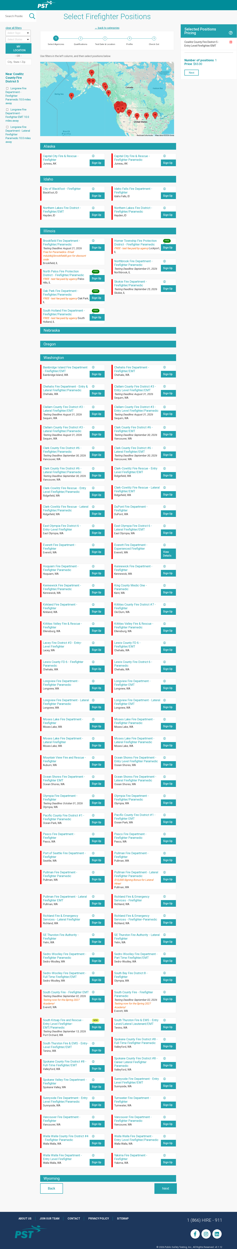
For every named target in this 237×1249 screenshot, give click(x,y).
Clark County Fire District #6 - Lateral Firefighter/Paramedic (62, 470)
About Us (25, 1218)
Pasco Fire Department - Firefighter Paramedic (130, 836)
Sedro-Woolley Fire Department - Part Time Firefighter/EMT (136, 955)
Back (51, 1188)
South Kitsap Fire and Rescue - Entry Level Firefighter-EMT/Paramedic (63, 1023)
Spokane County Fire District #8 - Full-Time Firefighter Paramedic (136, 1041)
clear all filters (14, 27)
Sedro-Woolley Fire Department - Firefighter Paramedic (64, 955)
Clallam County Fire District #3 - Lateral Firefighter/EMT (64, 408)
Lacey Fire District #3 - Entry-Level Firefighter (62, 644)
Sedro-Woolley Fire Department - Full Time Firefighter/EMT (64, 975)
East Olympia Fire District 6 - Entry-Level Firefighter (62, 527)
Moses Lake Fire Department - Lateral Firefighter (63, 740)
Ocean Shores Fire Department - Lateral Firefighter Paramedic (135, 778)
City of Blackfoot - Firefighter (62, 189)
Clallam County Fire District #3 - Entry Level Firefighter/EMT (135, 388)
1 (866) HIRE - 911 (204, 1220)
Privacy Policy (98, 1218)
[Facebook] (195, 1234)
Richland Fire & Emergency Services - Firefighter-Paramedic (135, 917)
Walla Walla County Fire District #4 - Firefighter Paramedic (65, 1138)
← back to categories (107, 27)
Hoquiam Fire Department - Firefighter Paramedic (61, 568)
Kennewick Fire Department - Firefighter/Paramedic (62, 587)
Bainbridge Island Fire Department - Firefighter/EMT (65, 369)
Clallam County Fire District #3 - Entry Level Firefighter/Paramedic (136, 408)
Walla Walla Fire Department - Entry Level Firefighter (62, 1157)
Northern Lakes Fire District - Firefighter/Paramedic (133, 209)
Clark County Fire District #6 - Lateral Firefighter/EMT (133, 449)
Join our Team (49, 1218)
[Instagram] (206, 1234)
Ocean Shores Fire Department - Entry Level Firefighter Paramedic (136, 759)
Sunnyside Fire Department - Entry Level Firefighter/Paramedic (65, 1099)
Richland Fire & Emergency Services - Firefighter (131, 898)
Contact (74, 1218)
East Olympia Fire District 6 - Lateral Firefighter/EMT (133, 527)
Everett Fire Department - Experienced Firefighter (130, 546)
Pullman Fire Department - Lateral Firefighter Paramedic (136, 874)
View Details (167, 553)
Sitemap (123, 1218)
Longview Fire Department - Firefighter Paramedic (61, 683)
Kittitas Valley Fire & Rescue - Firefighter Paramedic (133, 625)
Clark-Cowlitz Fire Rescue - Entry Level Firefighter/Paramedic (64, 490)
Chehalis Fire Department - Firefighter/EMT (131, 369)
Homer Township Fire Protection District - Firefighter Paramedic (135, 242)
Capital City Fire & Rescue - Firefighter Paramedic (132, 158)
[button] (18, 33)
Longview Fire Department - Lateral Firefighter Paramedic (66, 702)
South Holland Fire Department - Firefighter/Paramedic (64, 312)
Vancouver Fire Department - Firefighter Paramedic (133, 1119)
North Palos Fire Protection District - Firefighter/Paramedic (63, 273)
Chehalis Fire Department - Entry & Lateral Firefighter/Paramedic (65, 388)
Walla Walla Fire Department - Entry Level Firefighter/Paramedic (136, 1138)
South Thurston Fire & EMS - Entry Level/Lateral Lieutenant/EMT (136, 1022)
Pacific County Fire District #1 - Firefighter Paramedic (63, 817)
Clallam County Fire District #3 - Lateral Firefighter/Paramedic (64, 429)
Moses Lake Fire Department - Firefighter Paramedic (134, 721)
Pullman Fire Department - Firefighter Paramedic (60, 874)
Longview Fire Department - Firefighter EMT (132, 683)
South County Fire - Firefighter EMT (66, 992)
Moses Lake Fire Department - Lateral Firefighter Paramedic (134, 740)
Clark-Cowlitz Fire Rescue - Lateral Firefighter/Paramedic (65, 508)
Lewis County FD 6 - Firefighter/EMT (127, 644)
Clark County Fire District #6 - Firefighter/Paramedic (62, 449)
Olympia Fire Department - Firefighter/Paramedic (131, 797)
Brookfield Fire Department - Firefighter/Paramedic (61, 242)
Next (165, 1188)
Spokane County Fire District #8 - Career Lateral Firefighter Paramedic (136, 1062)
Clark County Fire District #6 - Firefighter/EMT (133, 429)
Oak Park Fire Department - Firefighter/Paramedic (60, 292)
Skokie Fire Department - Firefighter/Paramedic (130, 283)
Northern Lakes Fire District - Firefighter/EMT (62, 209)
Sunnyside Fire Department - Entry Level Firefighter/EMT (136, 1080)
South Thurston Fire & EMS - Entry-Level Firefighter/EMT (65, 1045)
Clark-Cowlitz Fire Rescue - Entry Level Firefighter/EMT (135, 470)
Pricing (190, 33)
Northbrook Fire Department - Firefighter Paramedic (133, 263)
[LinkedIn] (217, 1234)
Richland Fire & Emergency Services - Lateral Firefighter (61, 917)
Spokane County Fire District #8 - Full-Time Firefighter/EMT (64, 1063)
